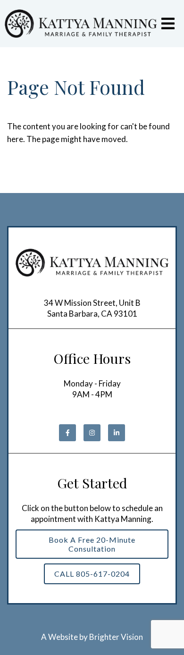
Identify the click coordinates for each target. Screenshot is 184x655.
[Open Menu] (168, 23)
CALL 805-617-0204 (92, 573)
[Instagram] (92, 432)
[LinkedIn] (116, 432)
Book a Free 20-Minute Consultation (92, 544)
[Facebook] (67, 432)
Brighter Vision (116, 637)
